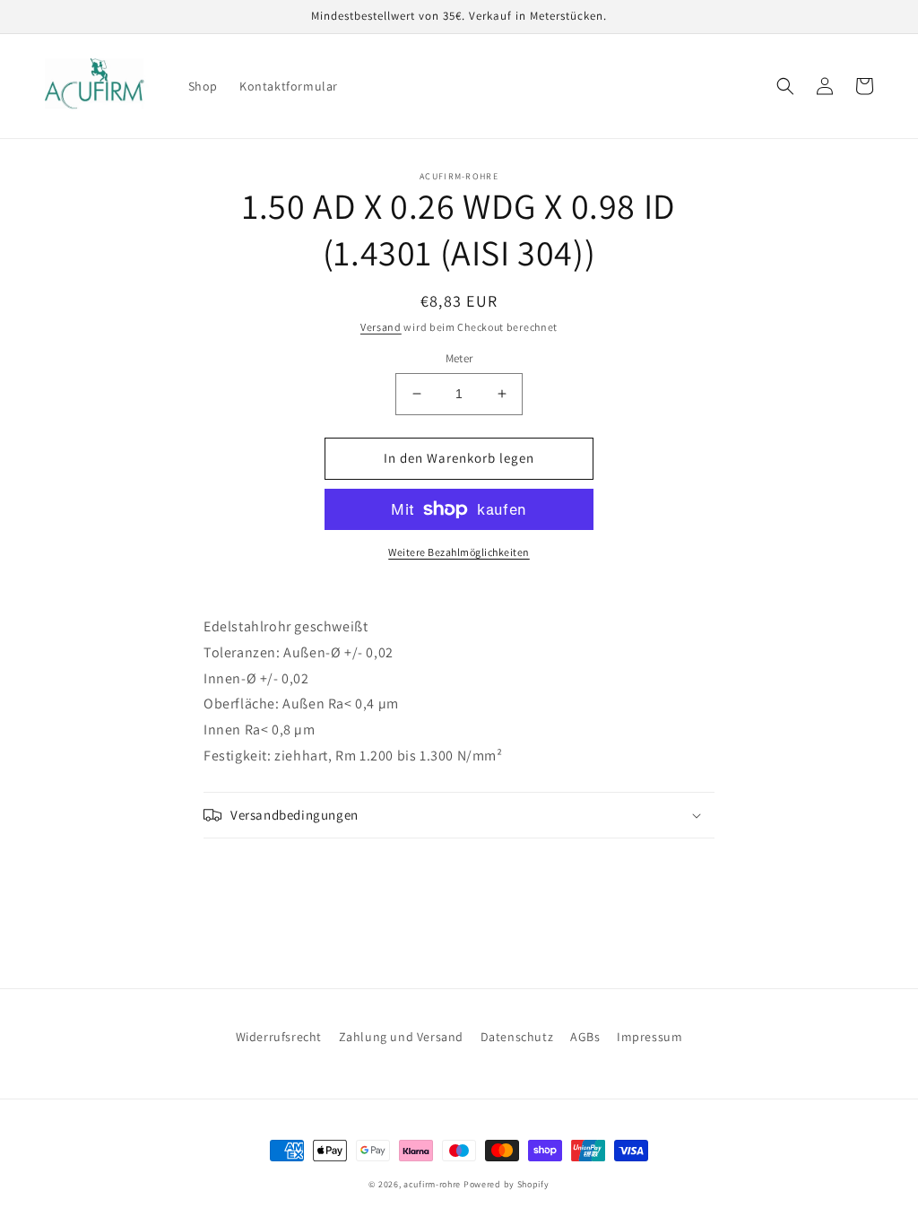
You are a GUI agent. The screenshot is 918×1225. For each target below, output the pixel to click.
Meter (459, 358)
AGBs (585, 1037)
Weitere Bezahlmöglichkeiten (459, 552)
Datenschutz (517, 1037)
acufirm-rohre (432, 1184)
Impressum (649, 1037)
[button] (785, 86)
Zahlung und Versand (401, 1037)
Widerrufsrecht (279, 1037)
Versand (381, 327)
